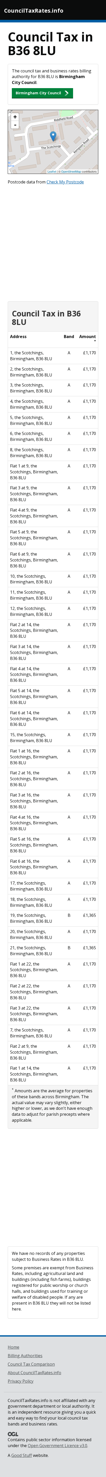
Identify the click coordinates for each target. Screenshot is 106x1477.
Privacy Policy (20, 1381)
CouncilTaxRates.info (33, 10)
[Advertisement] (53, 242)
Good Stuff (21, 1455)
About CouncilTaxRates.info (34, 1372)
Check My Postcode (65, 182)
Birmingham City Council (38, 92)
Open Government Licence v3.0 (57, 1445)
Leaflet (52, 171)
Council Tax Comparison (31, 1364)
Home (13, 1347)
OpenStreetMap (71, 171)
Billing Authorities (25, 1355)
